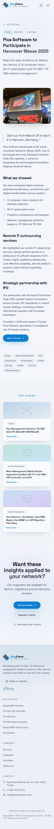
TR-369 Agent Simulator (15, 722)
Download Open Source (29, 624)
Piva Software (22, 811)
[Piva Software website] (8, 688)
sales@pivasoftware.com (19, 794)
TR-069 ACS (9, 716)
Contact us (8, 766)
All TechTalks (13, 24)
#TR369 (20, 365)
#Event (7, 356)
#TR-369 (32, 365)
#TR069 (41, 361)
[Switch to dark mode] (41, 5)
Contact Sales (25, 605)
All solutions (9, 732)
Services (7, 749)
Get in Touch (14, 338)
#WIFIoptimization (12, 370)
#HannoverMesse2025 (25, 356)
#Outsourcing (10, 361)
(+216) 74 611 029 (16, 790)
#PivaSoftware (26, 361)
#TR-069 (8, 365)
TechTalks (8, 760)
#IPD (40, 356)
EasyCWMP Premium (13, 705)
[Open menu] (48, 5)
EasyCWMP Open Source (15, 727)
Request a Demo (27, 615)
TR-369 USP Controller (14, 711)
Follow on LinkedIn (18, 681)
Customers (8, 755)
